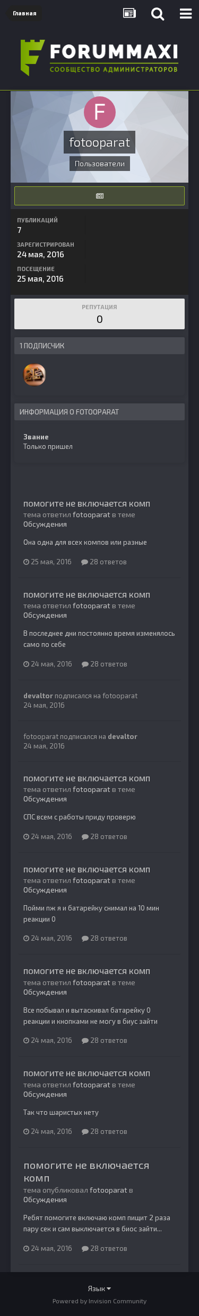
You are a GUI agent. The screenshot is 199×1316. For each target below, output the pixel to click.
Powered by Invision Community (99, 1300)
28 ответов (107, 561)
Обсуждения (45, 523)
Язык (97, 1288)
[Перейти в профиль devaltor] (34, 374)
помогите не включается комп (86, 503)
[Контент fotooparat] (99, 195)
